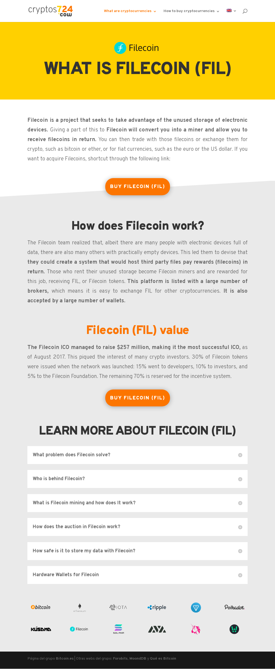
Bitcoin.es (65, 658)
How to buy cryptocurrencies (189, 11)
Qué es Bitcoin (163, 658)
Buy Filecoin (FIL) (137, 187)
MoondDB (137, 658)
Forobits (120, 658)
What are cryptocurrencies (127, 11)
